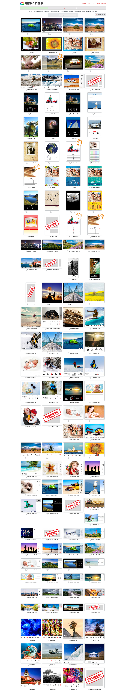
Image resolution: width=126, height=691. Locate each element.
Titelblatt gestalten (91, 8)
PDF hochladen (101, 14)
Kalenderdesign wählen (34, 8)
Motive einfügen (62, 8)
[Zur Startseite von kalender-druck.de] (31, 4)
